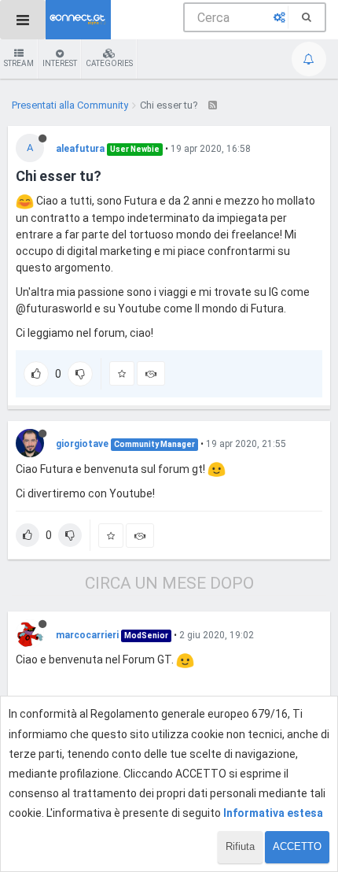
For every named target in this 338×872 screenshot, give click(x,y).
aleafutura (80, 148)
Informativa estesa (273, 813)
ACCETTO (297, 846)
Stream (19, 63)
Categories (109, 63)
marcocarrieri (87, 635)
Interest (59, 63)
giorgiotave (82, 443)
